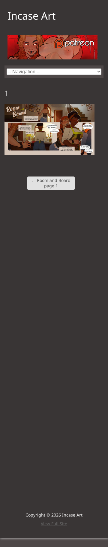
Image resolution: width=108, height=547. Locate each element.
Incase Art (32, 16)
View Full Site (54, 523)
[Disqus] (54, 274)
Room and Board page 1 (51, 183)
